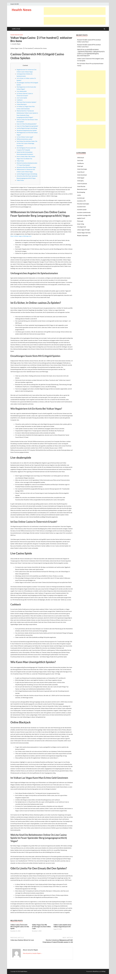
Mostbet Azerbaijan (83, 204)
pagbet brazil (81, 218)
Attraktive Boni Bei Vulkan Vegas (26, 167)
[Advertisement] (75, 11)
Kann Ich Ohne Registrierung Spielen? (27, 126)
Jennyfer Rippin (16, 44)
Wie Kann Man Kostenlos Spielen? (26, 102)
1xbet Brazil (80, 172)
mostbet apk (81, 198)
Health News (21, 10)
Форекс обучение (82, 235)
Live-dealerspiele (22, 91)
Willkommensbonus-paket (24, 139)
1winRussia (80, 163)
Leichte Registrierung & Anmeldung (27, 128)
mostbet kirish (81, 206)
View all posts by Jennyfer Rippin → (32, 953)
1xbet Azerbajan (82, 169)
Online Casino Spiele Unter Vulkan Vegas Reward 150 (62, 925)
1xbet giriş (80, 180)
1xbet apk (80, 166)
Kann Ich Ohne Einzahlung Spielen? (27, 124)
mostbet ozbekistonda (83, 212)
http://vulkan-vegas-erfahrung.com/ (20, 236)
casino (79, 195)
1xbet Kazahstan (82, 183)
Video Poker (20, 161)
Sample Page (16, 29)
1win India (80, 160)
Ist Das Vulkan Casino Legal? (25, 137)
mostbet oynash (81, 209)
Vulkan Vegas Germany (84, 232)
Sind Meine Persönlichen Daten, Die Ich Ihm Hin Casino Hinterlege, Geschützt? (27, 143)
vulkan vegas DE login (16, 34)
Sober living (80, 224)
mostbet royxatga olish (84, 215)
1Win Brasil (80, 157)
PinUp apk (80, 221)
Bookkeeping (81, 192)
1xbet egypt (80, 178)
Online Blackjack (22, 104)
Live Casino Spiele (22, 98)
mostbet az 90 (81, 201)
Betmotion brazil (82, 189)
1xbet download (82, 175)
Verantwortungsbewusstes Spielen (27, 130)
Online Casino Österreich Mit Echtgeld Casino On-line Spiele (19, 926)
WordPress (96, 971)
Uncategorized (81, 227)
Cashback (20, 100)
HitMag (103, 971)
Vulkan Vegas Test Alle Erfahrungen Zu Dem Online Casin (41, 926)
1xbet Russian (81, 186)
